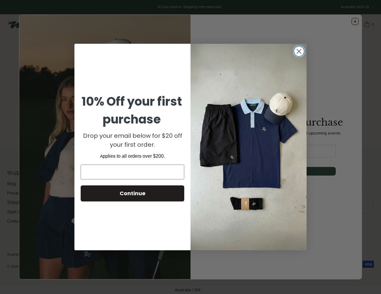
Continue (133, 193)
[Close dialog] (299, 51)
